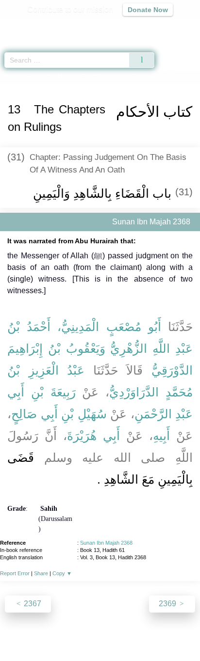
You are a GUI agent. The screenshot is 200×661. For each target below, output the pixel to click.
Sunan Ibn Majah (51, 76)
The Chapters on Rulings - (137, 76)
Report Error (15, 573)
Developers (111, 633)
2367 (31, 603)
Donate (181, 633)
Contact (149, 633)
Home (11, 76)
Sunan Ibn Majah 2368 (106, 543)
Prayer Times (132, 27)
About (16, 633)
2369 (168, 603)
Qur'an (56, 27)
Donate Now (148, 10)
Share (41, 573)
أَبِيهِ (161, 435)
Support (71, 633)
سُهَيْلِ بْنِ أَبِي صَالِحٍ (59, 414)
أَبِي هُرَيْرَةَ (93, 435)
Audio (172, 27)
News (42, 633)
